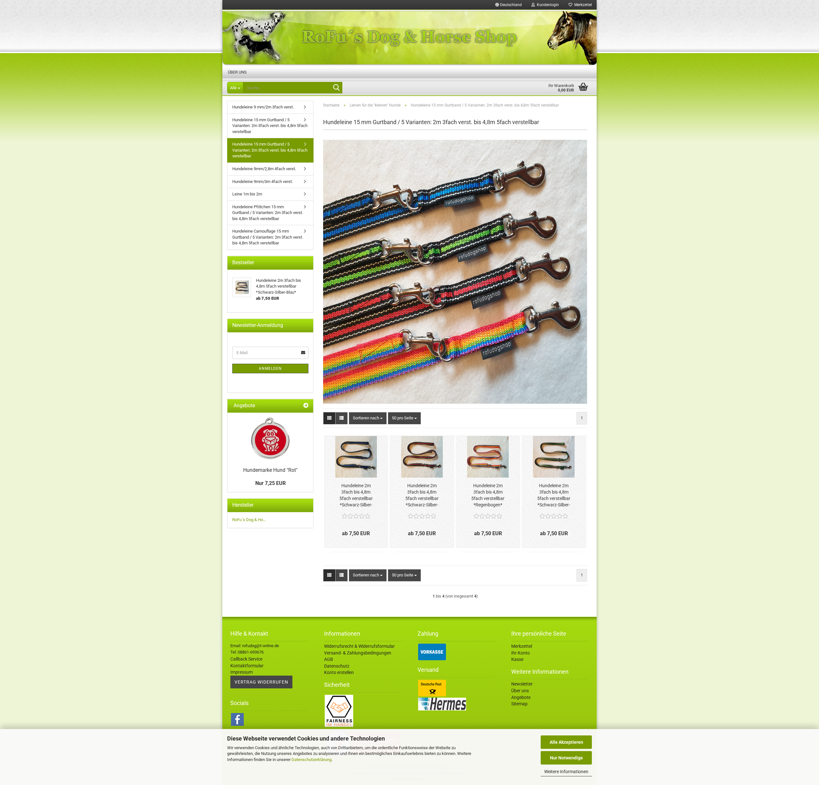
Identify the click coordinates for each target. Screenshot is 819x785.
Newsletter (522, 683)
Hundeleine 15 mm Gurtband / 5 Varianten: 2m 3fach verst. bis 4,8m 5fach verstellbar (269, 125)
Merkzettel (582, 5)
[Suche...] (336, 88)
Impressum (241, 672)
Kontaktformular (247, 665)
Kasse (517, 659)
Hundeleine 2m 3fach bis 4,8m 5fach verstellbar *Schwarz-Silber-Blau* (356, 495)
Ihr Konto (520, 652)
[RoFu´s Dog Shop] (409, 38)
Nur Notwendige (566, 757)
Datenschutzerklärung (311, 759)
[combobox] (368, 418)
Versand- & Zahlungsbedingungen (357, 652)
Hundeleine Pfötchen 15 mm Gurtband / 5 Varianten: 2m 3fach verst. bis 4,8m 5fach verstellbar (267, 212)
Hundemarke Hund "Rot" (270, 470)
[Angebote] (305, 405)
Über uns (237, 72)
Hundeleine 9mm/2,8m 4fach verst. (264, 168)
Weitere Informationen (566, 771)
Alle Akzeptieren (566, 742)
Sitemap (519, 703)
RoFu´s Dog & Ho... (249, 519)
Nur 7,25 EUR (270, 483)
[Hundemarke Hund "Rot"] (270, 438)
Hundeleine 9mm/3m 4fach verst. (262, 181)
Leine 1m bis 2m (247, 194)
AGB (328, 659)
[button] (508, 5)
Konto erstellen (339, 672)
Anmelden (270, 368)
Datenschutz (336, 666)
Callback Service (246, 659)
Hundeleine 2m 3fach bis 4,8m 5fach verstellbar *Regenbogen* (488, 495)
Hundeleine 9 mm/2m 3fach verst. (263, 107)
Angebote (520, 697)
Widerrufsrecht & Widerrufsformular (359, 646)
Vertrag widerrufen (261, 682)
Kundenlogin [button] (547, 5)
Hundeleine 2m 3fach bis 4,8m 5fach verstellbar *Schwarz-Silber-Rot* (422, 495)
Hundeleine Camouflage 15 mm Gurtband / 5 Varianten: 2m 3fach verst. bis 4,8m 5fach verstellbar (267, 237)
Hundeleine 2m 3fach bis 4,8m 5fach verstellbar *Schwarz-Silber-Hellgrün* (553, 495)
